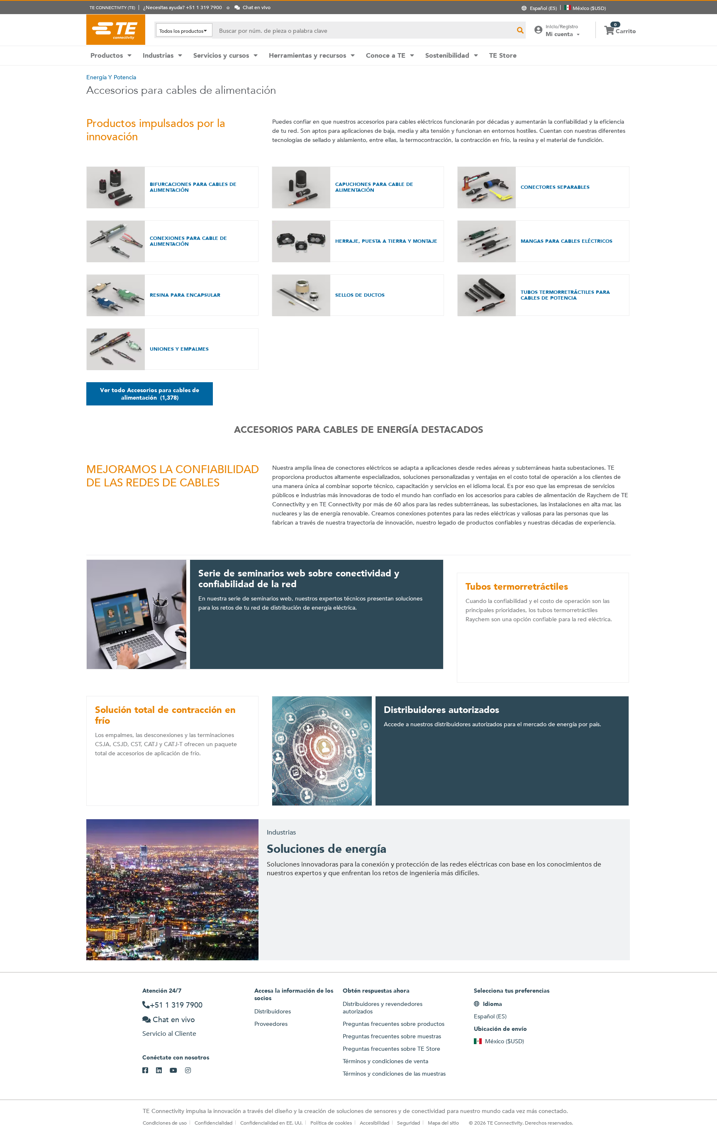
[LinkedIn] (163, 1070)
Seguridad (408, 1122)
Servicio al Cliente (169, 1033)
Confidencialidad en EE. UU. (271, 1122)
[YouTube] (177, 1070)
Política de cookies (331, 1122)
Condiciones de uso (165, 1122)
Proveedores (271, 1024)
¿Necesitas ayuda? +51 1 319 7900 (182, 7)
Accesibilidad (374, 1122)
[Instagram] (192, 1070)
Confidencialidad (213, 1122)
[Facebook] (149, 1070)
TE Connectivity (115, 29)
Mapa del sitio (443, 1122)
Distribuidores (272, 1011)
